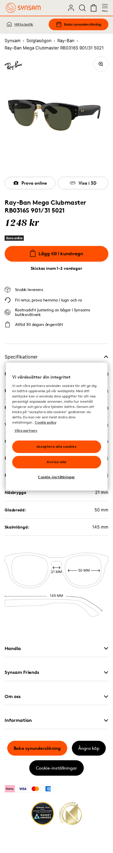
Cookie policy (46, 422)
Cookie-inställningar (56, 768)
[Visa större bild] (100, 64)
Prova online (34, 183)
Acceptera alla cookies (56, 446)
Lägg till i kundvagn (61, 253)
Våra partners (25, 430)
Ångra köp (88, 748)
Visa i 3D (87, 183)
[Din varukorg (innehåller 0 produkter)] (93, 8)
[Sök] (82, 8)
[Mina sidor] (71, 8)
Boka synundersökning (82, 24)
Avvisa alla (56, 462)
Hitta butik (23, 24)
